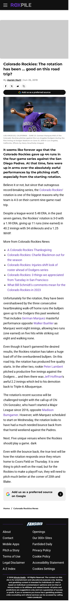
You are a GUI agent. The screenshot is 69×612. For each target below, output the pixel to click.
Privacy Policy (41, 550)
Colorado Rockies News (25, 508)
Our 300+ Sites (42, 538)
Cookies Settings (43, 568)
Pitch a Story (11, 550)
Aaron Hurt (14, 80)
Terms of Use (11, 556)
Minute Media (20, 577)
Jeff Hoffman (53, 376)
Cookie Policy (41, 556)
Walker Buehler (43, 323)
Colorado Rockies (50, 190)
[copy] (23, 86)
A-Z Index (9, 568)
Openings (38, 532)
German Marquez (33, 318)
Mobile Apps (11, 544)
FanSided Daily (42, 544)
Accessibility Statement (48, 562)
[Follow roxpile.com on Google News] (60, 494)
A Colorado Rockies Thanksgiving (29, 250)
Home (6, 508)
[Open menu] (5, 5)
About (7, 532)
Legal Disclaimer (14, 562)
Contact (8, 538)
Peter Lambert (53, 366)
